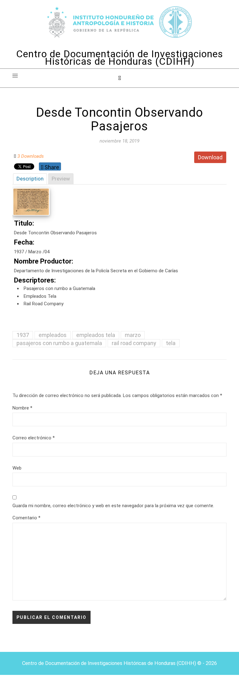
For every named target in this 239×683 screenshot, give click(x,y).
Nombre (22, 408)
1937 (22, 335)
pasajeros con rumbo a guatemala (59, 343)
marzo (133, 335)
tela (171, 343)
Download (210, 157)
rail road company (134, 343)
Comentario (26, 518)
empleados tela (95, 335)
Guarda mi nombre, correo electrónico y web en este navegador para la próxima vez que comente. (113, 505)
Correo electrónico (33, 438)
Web (16, 468)
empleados (53, 335)
